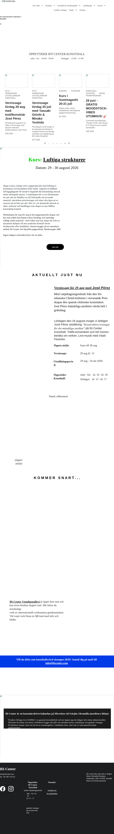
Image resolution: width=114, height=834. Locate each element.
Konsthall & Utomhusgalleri (67, 6)
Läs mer (55, 247)
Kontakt (82, 10)
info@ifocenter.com (56, 663)
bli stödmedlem (52, 794)
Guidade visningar (60, 10)
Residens (49, 6)
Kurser (100, 6)
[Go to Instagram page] (11, 788)
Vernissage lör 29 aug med (73, 288)
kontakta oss (52, 790)
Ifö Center (36, 6)
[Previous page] (45, 144)
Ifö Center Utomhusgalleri (25, 601)
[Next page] (69, 144)
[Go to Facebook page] (2, 788)
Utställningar (87, 6)
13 (65, 143)
